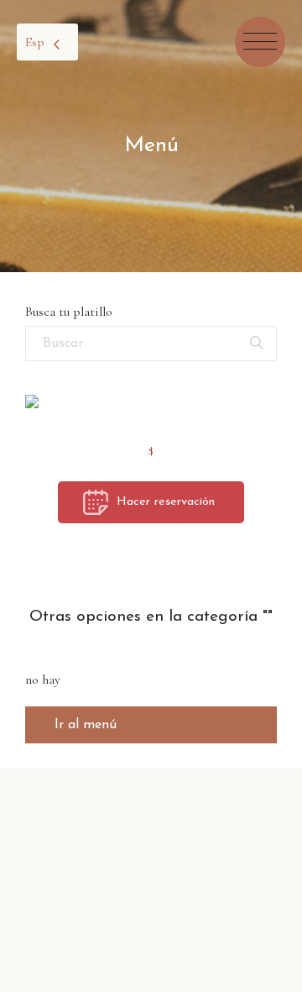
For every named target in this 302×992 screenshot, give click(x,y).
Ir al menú (86, 725)
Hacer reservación (166, 502)
